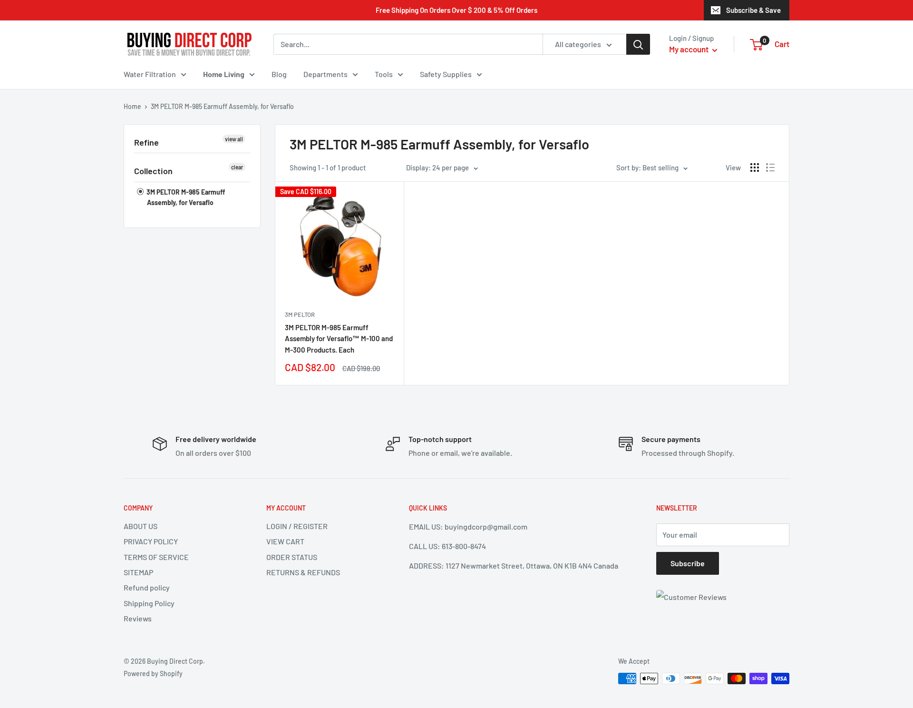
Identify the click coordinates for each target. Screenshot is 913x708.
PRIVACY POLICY (151, 541)
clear (237, 167)
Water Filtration (150, 74)
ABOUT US (140, 526)
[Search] (638, 44)
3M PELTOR (300, 314)
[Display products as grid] (754, 167)
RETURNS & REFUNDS (303, 572)
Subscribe (687, 563)
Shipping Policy (149, 603)
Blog (279, 74)
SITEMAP (138, 572)
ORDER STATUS (291, 556)
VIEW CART (285, 541)
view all (234, 139)
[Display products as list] (770, 167)
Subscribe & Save (753, 10)
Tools (384, 74)
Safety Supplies (446, 74)
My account (689, 49)
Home (132, 106)
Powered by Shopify (153, 673)
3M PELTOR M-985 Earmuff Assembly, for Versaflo (185, 197)
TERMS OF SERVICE (156, 556)
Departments (325, 74)
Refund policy (147, 587)
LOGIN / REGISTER (297, 526)
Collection (153, 171)
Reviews (138, 618)
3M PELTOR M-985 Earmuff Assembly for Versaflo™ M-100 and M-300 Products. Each (339, 338)
